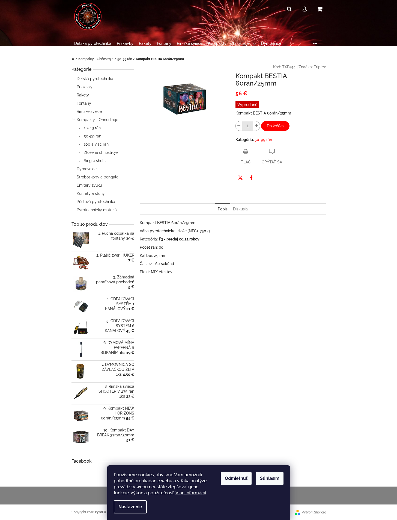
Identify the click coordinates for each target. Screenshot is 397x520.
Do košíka (275, 126)
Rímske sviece (89, 111)
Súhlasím (269, 478)
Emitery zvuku (89, 185)
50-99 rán (92, 136)
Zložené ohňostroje (100, 152)
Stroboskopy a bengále (97, 177)
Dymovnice (87, 169)
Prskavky (84, 87)
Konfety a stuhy (91, 193)
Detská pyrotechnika (95, 79)
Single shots (94, 160)
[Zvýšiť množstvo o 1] (256, 126)
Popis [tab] (223, 209)
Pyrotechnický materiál (97, 210)
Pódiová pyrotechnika (96, 201)
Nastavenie (130, 506)
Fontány (84, 103)
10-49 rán (92, 128)
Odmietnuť (236, 478)
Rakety (83, 95)
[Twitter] (240, 178)
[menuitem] (92, 43)
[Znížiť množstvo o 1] (239, 126)
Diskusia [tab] (240, 209)
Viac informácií (190, 492)
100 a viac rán (96, 144)
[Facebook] (251, 178)
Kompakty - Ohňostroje (97, 119)
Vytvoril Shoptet (314, 512)
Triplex (320, 67)
